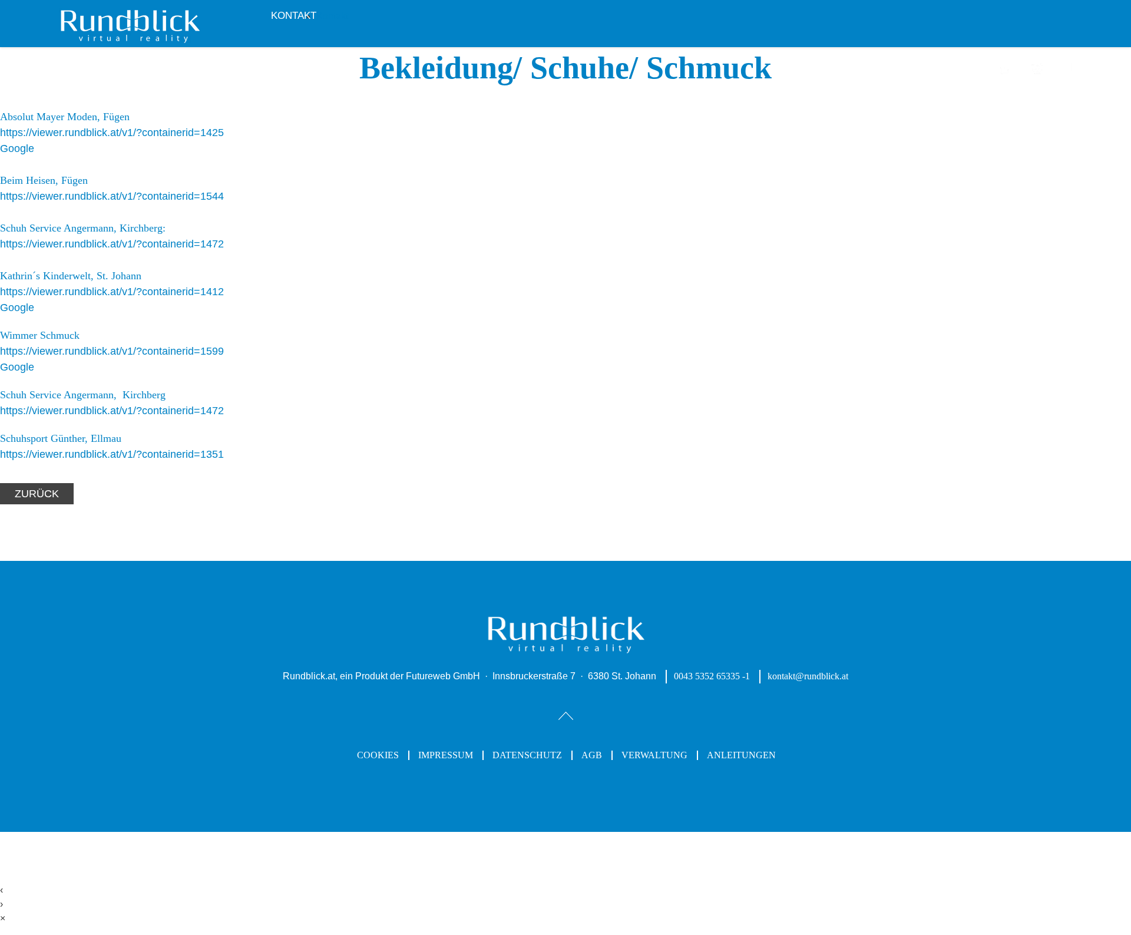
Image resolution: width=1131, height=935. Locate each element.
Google (17, 148)
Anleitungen (741, 755)
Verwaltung (654, 755)
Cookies (378, 755)
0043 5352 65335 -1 (712, 676)
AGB (591, 755)
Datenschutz (527, 755)
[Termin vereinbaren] (1005, 74)
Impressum (445, 755)
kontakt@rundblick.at (808, 676)
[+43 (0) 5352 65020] (1067, 73)
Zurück (37, 494)
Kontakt (293, 15)
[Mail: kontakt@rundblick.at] (1037, 74)
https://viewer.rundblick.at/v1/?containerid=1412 (112, 292)
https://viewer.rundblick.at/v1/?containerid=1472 (112, 244)
